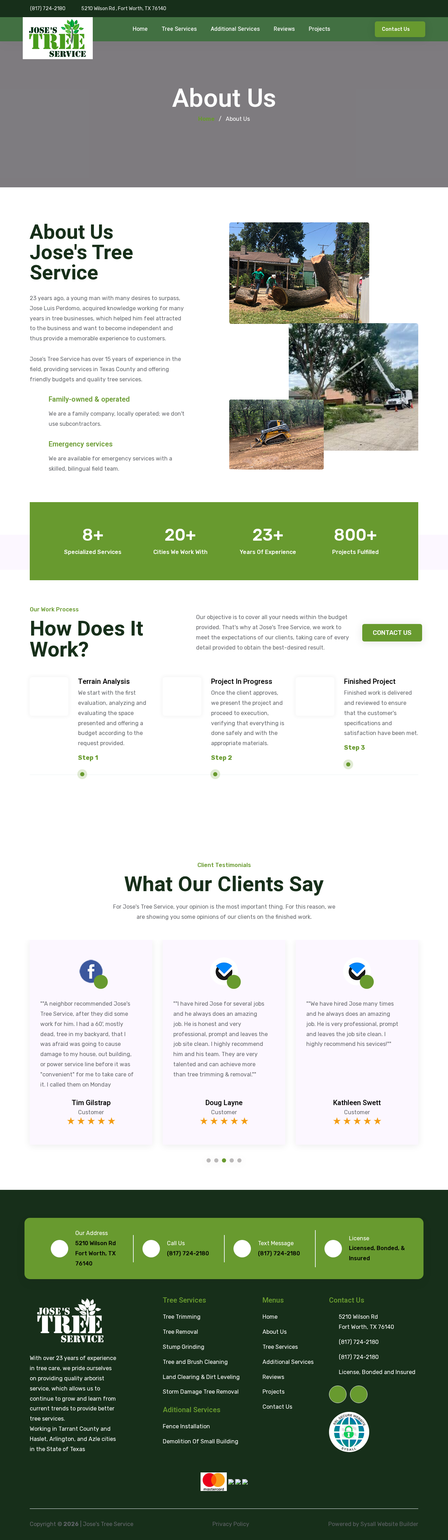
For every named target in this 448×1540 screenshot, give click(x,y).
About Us (274, 1332)
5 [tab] (239, 1160)
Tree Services (179, 29)
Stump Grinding (183, 1347)
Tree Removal (180, 1332)
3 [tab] (224, 1160)
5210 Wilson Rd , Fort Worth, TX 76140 (123, 9)
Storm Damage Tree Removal (201, 1391)
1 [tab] (208, 1160)
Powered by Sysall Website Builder (373, 1524)
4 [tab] (232, 1160)
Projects (319, 29)
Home (140, 29)
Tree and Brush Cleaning (195, 1362)
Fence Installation (186, 1426)
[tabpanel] (91, 1048)
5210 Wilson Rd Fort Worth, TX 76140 (366, 1321)
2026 (71, 1524)
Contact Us (396, 29)
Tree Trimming (182, 1316)
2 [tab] (216, 1160)
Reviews (284, 29)
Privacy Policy (230, 1524)
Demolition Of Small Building (200, 1441)
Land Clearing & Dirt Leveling (201, 1377)
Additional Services (235, 29)
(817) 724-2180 (47, 9)
